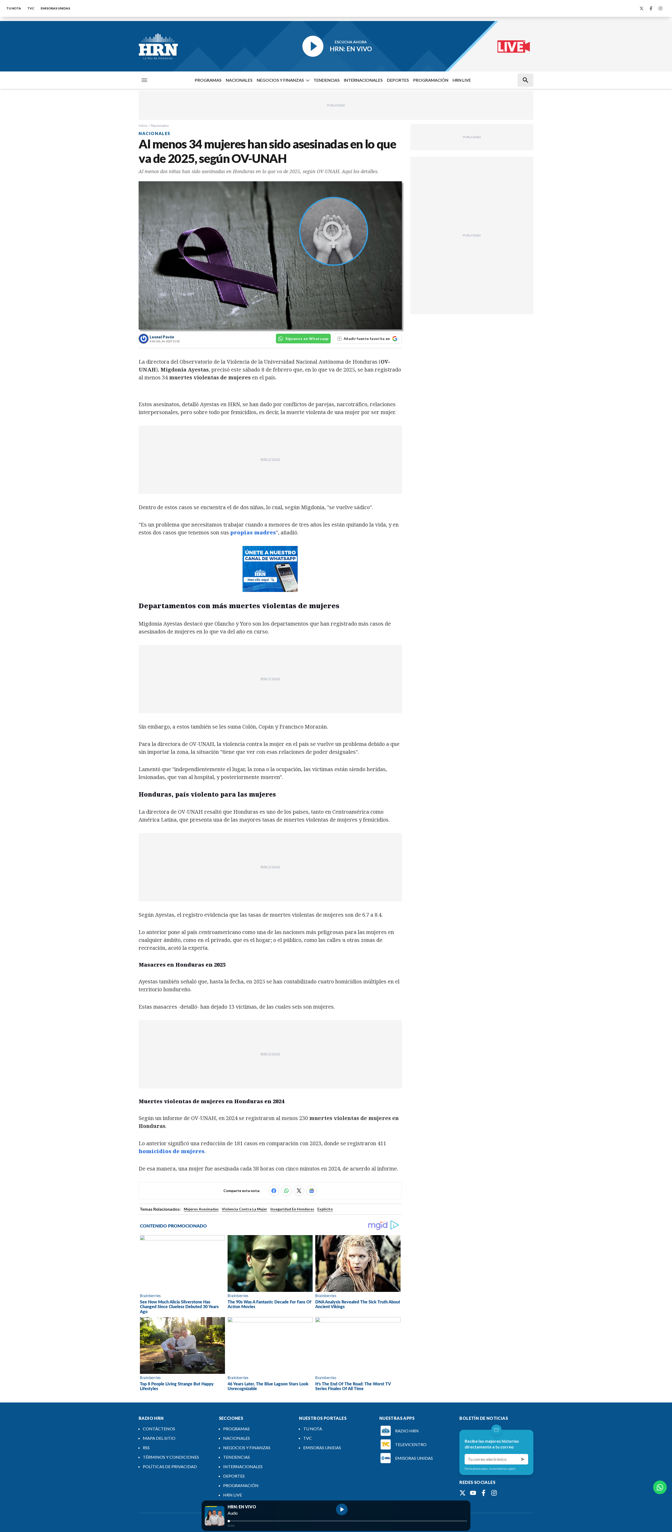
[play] (342, 1509)
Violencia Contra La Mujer (244, 1209)
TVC (30, 8)
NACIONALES (239, 80)
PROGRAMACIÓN (430, 80)
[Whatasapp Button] (660, 1487)
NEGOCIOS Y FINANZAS (280, 80)
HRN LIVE (462, 80)
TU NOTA (13, 8)
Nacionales (160, 125)
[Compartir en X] (299, 1190)
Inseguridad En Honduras (292, 1209)
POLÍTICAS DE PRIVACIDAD (170, 1466)
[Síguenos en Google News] (311, 1190)
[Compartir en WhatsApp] (286, 1190)
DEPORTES (398, 80)
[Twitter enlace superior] (641, 8)
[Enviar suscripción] (523, 1459)
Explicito (325, 1209)
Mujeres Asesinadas (201, 1209)
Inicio (143, 125)
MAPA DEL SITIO (159, 1438)
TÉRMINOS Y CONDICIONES (171, 1456)
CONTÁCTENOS (159, 1428)
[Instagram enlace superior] (660, 8)
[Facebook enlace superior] (651, 8)
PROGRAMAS (208, 80)
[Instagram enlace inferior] (494, 1493)
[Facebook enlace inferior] (483, 1493)
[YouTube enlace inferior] (473, 1493)
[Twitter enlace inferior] (462, 1493)
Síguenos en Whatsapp (307, 338)
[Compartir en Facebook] (274, 1190)
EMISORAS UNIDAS (55, 8)
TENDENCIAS (326, 80)
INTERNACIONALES (363, 80)
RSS (146, 1447)
